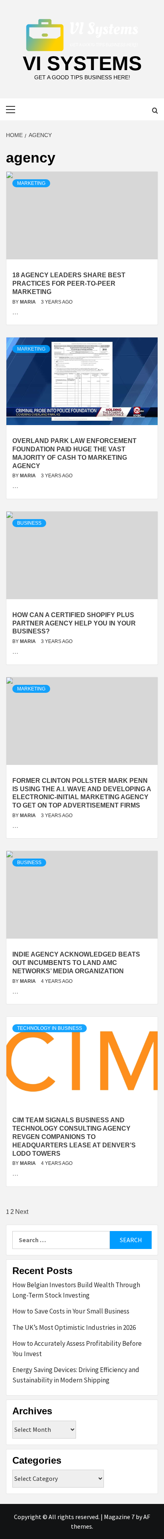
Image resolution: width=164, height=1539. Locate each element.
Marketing (31, 183)
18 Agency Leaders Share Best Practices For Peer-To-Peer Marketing (68, 283)
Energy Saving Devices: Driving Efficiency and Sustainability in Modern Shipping (75, 1374)
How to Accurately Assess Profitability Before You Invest (77, 1348)
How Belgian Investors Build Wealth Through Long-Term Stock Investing (76, 1290)
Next (21, 1211)
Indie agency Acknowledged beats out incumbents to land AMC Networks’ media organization (76, 962)
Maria (28, 302)
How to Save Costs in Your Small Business (70, 1311)
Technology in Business (49, 1028)
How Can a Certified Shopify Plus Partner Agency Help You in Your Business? (74, 623)
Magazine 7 (119, 1517)
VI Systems (82, 63)
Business (29, 523)
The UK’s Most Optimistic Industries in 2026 (74, 1327)
